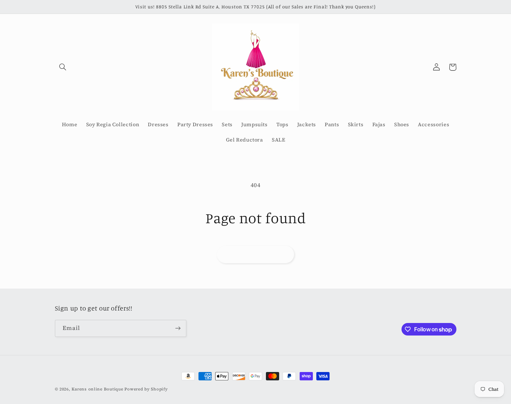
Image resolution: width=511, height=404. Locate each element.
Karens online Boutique (98, 389)
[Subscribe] (178, 328)
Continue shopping (255, 254)
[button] (63, 67)
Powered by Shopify (146, 389)
